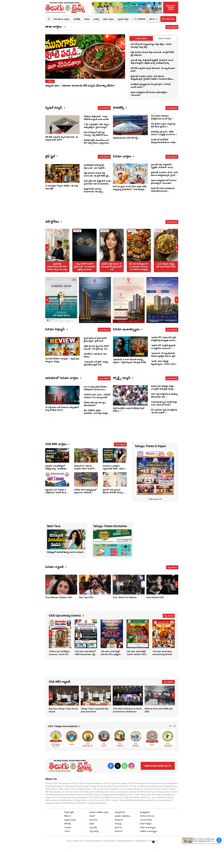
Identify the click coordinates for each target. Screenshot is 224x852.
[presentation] (47, 55)
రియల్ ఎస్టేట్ (69, 812)
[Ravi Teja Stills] (95, 585)
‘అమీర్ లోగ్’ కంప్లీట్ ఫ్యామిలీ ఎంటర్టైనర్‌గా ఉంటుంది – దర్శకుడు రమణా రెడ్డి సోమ (163, 348)
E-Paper (141, 19)
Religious (119, 820)
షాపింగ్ (92, 816)
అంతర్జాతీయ (145, 812)
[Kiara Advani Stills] (162, 585)
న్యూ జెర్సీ (93, 827)
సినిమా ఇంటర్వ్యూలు (148, 827)
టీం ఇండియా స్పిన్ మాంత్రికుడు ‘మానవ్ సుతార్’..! (164, 411)
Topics (67, 831)
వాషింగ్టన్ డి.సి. (120, 812)
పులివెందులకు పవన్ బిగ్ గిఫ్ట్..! (126, 138)
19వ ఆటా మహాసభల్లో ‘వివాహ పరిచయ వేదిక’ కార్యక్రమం (137, 637)
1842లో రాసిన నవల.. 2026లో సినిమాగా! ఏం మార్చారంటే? (97, 396)
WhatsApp (124, 766)
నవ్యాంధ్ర (118, 824)
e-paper (67, 827)
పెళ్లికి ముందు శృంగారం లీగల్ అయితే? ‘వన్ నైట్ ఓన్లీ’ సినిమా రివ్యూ (97, 349)
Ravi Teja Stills (86, 597)
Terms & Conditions (93, 841)
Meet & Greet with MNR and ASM (160, 700)
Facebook (111, 766)
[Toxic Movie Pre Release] (129, 585)
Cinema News (146, 820)
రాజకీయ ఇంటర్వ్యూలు (148, 831)
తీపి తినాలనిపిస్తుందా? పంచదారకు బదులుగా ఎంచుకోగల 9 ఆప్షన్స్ (139, 250)
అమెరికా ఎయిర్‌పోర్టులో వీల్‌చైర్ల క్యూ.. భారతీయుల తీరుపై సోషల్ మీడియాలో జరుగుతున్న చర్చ (56, 470)
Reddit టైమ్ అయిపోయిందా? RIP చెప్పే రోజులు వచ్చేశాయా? (97, 142)
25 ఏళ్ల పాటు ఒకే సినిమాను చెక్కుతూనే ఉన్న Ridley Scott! (62, 409)
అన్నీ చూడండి (172, 567)
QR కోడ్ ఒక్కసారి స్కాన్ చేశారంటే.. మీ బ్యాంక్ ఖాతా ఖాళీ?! (61, 138)
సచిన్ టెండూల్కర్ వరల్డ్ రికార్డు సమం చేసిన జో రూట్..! (164, 403)
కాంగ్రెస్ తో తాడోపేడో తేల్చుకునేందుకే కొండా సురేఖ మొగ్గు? (163, 142)
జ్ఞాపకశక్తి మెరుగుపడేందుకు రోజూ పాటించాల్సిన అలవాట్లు (57, 250)
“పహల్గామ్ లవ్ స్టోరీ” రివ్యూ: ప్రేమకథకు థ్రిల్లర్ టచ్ (96, 363)
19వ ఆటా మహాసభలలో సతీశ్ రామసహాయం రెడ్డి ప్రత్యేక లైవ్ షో (86, 637)
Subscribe (169, 19)
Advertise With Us (126, 841)
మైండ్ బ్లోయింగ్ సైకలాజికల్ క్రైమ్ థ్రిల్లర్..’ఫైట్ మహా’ (95, 340)
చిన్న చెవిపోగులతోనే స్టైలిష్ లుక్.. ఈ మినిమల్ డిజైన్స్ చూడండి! (84, 250)
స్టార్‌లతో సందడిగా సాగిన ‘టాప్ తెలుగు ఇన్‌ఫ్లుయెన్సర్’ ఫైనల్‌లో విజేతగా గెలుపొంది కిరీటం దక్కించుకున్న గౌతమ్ (152, 79)
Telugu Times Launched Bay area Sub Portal (96, 700)
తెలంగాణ (118, 827)
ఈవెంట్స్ (67, 824)
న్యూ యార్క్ (94, 831)
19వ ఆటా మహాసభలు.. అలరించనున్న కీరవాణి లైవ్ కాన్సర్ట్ (163, 637)
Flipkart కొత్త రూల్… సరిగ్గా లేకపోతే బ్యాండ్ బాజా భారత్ (96, 118)
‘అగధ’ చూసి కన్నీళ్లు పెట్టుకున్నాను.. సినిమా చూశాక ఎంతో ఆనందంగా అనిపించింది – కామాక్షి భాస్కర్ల (164, 365)
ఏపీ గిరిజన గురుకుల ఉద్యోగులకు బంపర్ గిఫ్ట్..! (162, 117)
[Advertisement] (111, 209)
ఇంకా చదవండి (172, 27)
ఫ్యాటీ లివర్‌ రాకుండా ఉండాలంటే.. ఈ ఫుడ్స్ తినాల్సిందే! (93, 192)
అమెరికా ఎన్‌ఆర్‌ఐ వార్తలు (99, 812)
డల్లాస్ (91, 824)
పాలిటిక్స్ (76, 19)
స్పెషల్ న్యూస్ (123, 19)
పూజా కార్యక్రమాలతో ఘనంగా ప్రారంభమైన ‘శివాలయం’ (164, 182)
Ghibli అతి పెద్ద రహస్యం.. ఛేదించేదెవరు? (95, 404)
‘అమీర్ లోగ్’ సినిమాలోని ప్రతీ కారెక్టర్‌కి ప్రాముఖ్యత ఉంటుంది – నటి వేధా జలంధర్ (164, 340)
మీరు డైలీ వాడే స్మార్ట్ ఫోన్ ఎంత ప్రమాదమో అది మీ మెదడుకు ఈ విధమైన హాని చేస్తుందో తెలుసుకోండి (97, 185)
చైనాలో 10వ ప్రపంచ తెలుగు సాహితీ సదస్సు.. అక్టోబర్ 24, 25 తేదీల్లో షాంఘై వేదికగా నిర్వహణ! (114, 494)
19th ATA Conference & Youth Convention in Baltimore (128, 700)
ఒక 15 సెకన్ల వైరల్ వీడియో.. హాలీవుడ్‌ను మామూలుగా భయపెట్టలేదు (96, 390)
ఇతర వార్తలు (108, 19)
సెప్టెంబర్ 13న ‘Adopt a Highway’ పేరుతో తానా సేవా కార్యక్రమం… (55, 493)
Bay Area (93, 820)
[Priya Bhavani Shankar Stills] (61, 585)
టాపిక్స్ (96, 19)
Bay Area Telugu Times (170, 7)
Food (50, 81)
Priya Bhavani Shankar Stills (58, 597)
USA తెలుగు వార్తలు (61, 19)
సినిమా (87, 19)
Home (49, 19)
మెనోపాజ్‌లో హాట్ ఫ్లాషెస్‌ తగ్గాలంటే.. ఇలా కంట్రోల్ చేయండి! (94, 168)
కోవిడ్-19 (67, 816)
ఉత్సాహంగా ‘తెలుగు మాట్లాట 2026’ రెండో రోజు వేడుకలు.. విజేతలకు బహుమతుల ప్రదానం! (85, 470)
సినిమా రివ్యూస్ (145, 824)
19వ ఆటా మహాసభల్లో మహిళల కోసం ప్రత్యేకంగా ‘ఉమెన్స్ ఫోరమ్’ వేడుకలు (112, 637)
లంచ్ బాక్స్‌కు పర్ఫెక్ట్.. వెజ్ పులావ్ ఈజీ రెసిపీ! (166, 250)
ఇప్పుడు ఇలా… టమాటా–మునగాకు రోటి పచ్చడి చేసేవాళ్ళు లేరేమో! (80, 86)
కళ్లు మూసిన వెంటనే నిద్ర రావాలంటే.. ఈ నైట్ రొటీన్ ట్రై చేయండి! (96, 176)
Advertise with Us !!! (158, 766)
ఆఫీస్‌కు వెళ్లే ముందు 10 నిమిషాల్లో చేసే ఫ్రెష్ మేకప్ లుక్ (112, 250)
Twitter (118, 766)
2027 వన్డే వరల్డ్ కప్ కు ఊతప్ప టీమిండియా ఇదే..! (164, 395)
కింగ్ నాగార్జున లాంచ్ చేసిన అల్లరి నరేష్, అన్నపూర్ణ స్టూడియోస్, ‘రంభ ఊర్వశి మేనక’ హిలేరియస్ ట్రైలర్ (130, 189)
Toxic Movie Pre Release (125, 597)
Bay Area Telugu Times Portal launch (64, 700)
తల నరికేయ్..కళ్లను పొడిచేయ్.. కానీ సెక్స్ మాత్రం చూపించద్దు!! (96, 413)
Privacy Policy (110, 841)
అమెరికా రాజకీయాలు (123, 816)
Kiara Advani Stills (155, 597)
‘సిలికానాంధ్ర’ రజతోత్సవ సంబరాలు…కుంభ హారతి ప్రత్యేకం (60, 637)
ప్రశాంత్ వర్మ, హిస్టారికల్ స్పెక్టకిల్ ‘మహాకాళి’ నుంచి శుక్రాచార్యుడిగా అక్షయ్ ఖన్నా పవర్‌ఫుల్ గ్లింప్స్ (152, 62)
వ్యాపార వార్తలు (70, 820)
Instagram (131, 766)
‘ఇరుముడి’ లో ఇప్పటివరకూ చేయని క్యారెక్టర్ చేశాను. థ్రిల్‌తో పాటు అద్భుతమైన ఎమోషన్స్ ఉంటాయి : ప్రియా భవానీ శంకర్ (164, 357)
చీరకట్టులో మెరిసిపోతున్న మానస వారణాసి (65, 552)
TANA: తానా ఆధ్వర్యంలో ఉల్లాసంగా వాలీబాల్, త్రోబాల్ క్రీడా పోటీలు (85, 493)
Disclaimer (141, 841)
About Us (78, 841)
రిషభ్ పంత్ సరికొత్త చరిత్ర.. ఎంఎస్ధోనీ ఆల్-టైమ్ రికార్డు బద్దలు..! (162, 389)
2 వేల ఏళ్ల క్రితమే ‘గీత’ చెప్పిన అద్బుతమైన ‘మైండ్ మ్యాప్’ (96, 126)
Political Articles (147, 816)
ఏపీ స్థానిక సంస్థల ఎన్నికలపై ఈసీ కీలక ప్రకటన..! (163, 125)
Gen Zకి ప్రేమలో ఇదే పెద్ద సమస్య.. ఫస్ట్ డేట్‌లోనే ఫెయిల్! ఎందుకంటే (97, 135)
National (118, 831)
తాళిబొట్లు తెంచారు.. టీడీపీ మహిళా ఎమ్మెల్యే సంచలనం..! (164, 133)
